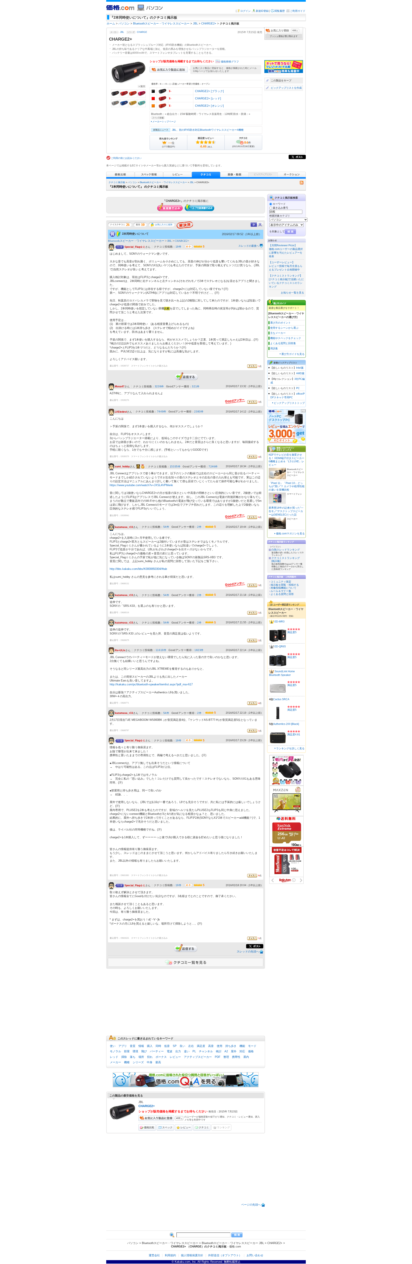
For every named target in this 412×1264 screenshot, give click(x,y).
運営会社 (154, 1255)
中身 (149, 1062)
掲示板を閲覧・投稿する (285, 584)
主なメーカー (278, 333)
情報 (141, 1046)
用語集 (274, 348)
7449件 (161, 411)
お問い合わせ (255, 1255)
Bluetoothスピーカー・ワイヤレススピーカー (163, 182)
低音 (167, 1046)
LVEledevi (121, 411)
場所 (141, 1057)
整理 (226, 1057)
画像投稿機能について (283, 587)
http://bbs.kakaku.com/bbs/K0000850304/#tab (138, 568)
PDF (217, 1057)
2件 (199, 526)
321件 (195, 386)
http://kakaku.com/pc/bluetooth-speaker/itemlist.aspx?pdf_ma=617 (151, 684)
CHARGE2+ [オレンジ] (209, 105)
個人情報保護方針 (192, 1255)
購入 (150, 1046)
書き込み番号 (280, 207)
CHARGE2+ (182, 240)
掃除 (124, 1057)
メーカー (115, 1062)
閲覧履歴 (279, 10)
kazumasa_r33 (124, 527)
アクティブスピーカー (198, 1057)
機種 (127, 1062)
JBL (122, 32)
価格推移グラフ (230, 61)
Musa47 (119, 386)
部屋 (127, 1051)
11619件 (161, 650)
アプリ (122, 1046)
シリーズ (138, 1062)
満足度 (201, 1046)
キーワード (279, 203)
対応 (242, 1051)
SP (175, 1046)
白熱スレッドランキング (285, 549)
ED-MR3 (279, 621)
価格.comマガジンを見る (290, 533)
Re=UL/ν (120, 650)
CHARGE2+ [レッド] (208, 98)
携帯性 (236, 1057)
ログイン (245, 10)
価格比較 (149, 1127)
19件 (179, 246)
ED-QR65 (280, 646)
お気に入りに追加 (163, 224)
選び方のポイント (280, 322)
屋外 (233, 1051)
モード (252, 1046)
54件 (166, 526)
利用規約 (170, 1255)
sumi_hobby (122, 466)
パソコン (132, 182)
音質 (132, 1046)
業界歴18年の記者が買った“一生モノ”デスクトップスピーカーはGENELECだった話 (286, 511)
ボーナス (161, 1057)
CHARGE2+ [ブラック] (209, 91)
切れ (150, 1057)
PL (194, 1051)
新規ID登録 (262, 10)
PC (298, 388)
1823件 (199, 650)
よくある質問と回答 (282, 594)
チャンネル (206, 1051)
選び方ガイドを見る (292, 354)
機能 (242, 1046)
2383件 (198, 411)
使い (112, 1046)
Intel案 (300, 367)
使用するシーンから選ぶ (284, 327)
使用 (219, 1046)
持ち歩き (230, 1046)
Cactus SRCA (281, 699)
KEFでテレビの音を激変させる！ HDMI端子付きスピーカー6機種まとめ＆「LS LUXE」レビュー (286, 459)
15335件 (175, 466)
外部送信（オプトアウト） (225, 1255)
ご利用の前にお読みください (126, 158)
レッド (114, 1057)
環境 (135, 1051)
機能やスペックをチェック (285, 338)
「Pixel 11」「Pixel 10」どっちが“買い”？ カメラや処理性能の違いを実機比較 (286, 486)
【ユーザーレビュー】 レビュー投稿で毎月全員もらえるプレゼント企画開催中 (285, 266)
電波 (169, 1051)
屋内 (246, 1057)
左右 (191, 1046)
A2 (226, 1051)
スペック (167, 1127)
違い (186, 1051)
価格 (251, 1051)
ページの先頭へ (251, 1204)
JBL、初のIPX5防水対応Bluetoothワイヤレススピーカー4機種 (208, 129)
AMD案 (300, 373)
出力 (178, 1051)
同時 (158, 1046)
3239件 (159, 386)
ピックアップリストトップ (289, 403)
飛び (144, 1051)
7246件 (213, 466)
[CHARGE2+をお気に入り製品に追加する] (169, 71)
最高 (158, 1062)
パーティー (157, 1051)
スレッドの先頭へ (248, 951)
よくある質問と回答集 (283, 343)
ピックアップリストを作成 (286, 87)
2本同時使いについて (135, 233)
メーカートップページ (164, 121)
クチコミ (204, 1127)
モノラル (115, 1051)
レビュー (175, 1057)
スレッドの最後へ (248, 245)
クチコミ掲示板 (117, 182)
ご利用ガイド (297, 10)
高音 (211, 1046)
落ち (132, 1057)
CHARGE (142, 32)
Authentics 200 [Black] (286, 724)
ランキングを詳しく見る (290, 748)
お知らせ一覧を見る (292, 292)
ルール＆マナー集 (281, 591)
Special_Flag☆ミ (134, 246)
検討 (218, 1051)
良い (182, 1046)
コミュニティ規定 (281, 581)
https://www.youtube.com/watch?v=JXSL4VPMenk (141, 485)
